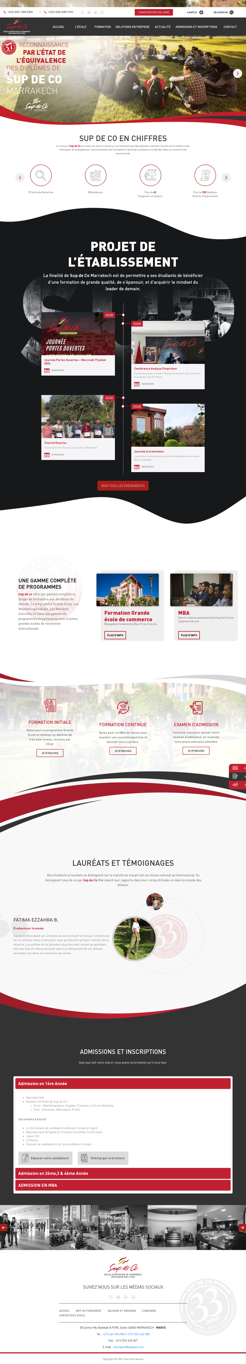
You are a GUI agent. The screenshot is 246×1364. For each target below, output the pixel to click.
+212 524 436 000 (60, 12)
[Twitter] (95, 11)
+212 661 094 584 (20, 12)
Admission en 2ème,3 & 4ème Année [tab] (53, 1173)
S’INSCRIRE (149, 1310)
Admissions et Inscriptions (196, 26)
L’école (80, 26)
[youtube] (89, 11)
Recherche (221, 12)
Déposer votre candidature (50, 1158)
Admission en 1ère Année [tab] (42, 1083)
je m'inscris (50, 753)
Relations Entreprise (133, 26)
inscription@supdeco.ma (128, 1347)
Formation (103, 26)
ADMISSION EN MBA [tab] (37, 1185)
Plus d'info (115, 635)
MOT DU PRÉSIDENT (88, 1310)
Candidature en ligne (154, 12)
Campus (192, 12)
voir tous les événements (123, 486)
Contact (230, 26)
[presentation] (8, 73)
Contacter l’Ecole (72, 1315)
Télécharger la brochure (107, 1158)
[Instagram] (102, 11)
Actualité (162, 26)
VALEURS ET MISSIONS (122, 1310)
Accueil (59, 26)
